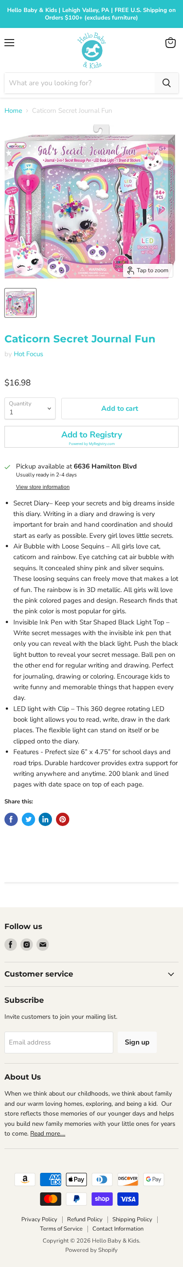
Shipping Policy (132, 1219)
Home (13, 111)
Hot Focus (28, 354)
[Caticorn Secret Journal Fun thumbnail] (20, 303)
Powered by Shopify (91, 1250)
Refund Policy (85, 1219)
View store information (43, 487)
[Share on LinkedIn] (45, 819)
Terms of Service (61, 1229)
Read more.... (47, 1133)
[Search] (167, 83)
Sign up (137, 1042)
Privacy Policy (39, 1219)
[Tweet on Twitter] (28, 819)
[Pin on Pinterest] (62, 819)
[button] (91, 437)
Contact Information (117, 1229)
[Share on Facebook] (11, 819)
